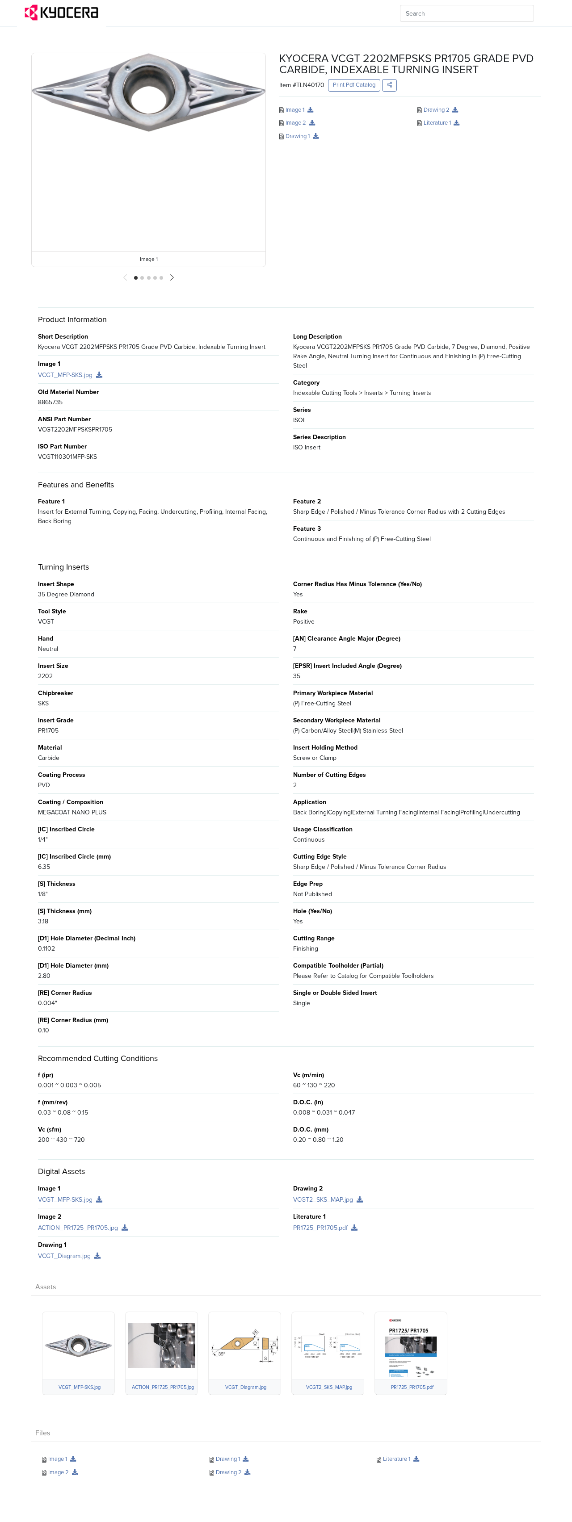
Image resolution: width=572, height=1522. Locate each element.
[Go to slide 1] (136, 278)
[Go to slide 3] (149, 278)
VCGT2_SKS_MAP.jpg (324, 1199)
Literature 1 (437, 122)
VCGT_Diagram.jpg (65, 1256)
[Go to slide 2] (142, 278)
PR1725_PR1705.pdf (321, 1228)
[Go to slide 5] (161, 278)
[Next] (172, 278)
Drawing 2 (437, 109)
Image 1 (295, 109)
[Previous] (125, 278)
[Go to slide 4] (155, 278)
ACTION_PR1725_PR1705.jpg (79, 1228)
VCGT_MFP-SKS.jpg (66, 375)
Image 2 (296, 122)
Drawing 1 (298, 136)
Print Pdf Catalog (354, 84)
